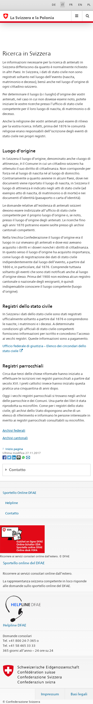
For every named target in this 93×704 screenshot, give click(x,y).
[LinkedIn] (14, 457)
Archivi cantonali (15, 438)
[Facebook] (4, 457)
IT (62, 4)
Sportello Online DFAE (19, 492)
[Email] (28, 457)
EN (80, 4)
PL (89, 4)
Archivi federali (13, 430)
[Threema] (19, 457)
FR (71, 4)
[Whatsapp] (23, 457)
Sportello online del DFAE (24, 563)
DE (54, 4)
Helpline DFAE (14, 625)
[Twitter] (9, 457)
